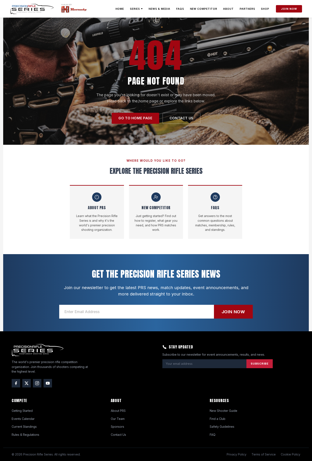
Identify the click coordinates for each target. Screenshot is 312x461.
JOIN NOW (289, 8)
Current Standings (24, 426)
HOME (119, 8)
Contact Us (118, 434)
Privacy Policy (236, 454)
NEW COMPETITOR (203, 8)
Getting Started (22, 410)
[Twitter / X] (26, 383)
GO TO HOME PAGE (135, 118)
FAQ (212, 434)
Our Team (118, 419)
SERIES (135, 8)
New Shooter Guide (223, 410)
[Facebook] (16, 383)
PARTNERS (247, 8)
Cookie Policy (290, 454)
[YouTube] (48, 383)
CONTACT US (181, 118)
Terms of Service (264, 454)
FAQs (180, 8)
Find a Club (217, 419)
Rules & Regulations (25, 434)
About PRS (118, 410)
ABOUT (228, 8)
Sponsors (117, 426)
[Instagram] (37, 383)
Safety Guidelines (222, 426)
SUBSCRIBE (259, 363)
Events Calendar (23, 419)
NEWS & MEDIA (159, 8)
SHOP (265, 8)
